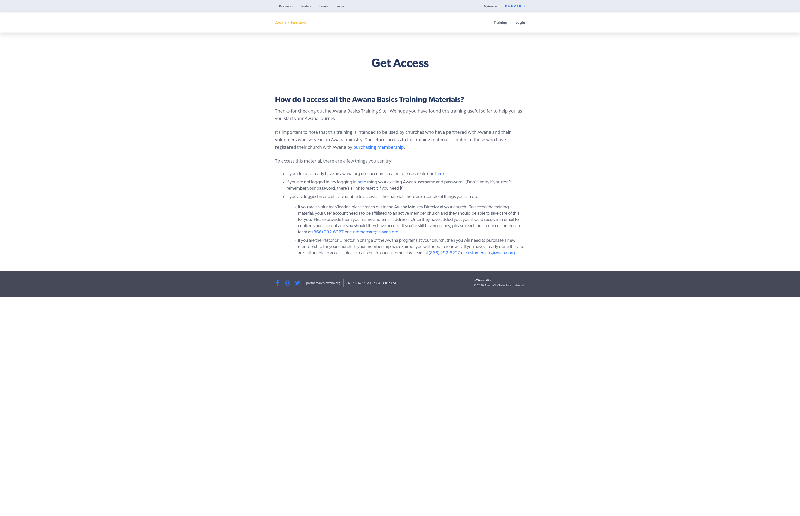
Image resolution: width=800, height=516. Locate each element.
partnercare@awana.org (323, 283)
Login (520, 22)
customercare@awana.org (374, 232)
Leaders (306, 6)
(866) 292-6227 (328, 232)
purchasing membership (378, 147)
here (439, 174)
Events (323, 6)
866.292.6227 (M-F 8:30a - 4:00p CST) (371, 283)
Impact (341, 6)
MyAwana (490, 6)
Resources (285, 6)
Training (500, 22)
